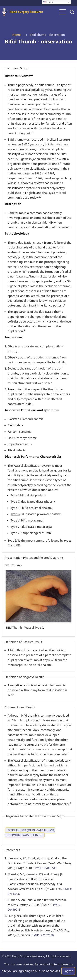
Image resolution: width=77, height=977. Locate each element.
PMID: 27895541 (46, 868)
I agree (68, 971)
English (50, 2)
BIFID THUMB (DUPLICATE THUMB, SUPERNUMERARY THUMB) (30, 832)
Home (16, 35)
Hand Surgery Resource (26, 12)
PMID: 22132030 (43, 935)
